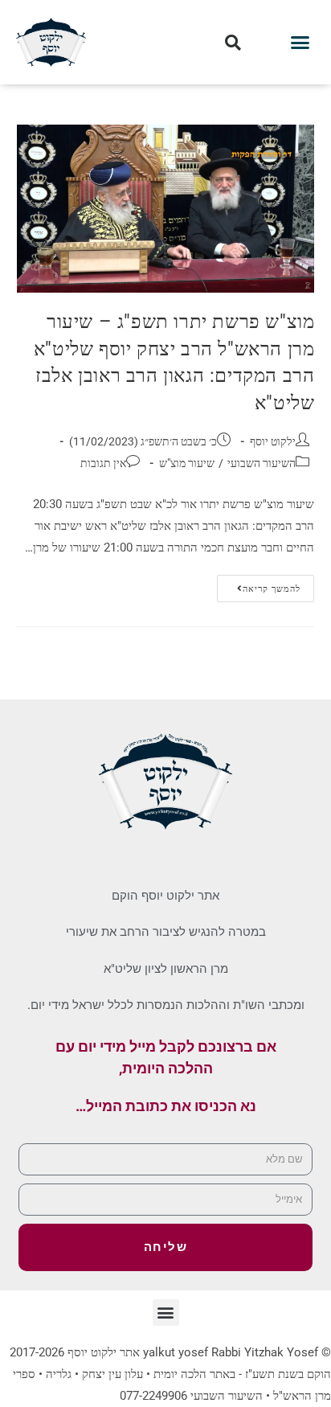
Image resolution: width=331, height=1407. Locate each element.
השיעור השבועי (261, 463)
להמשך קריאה (258, 584)
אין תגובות (103, 463)
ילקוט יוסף (273, 441)
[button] (300, 42)
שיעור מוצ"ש (187, 463)
